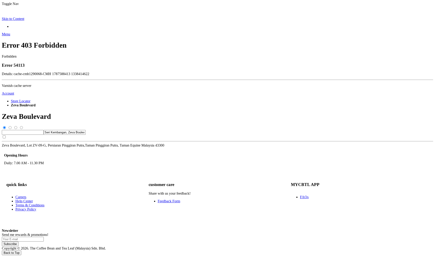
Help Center (24, 201)
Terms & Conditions (29, 205)
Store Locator (20, 101)
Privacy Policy (25, 209)
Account (8, 93)
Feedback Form (169, 201)
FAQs (304, 197)
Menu (6, 34)
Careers (20, 197)
